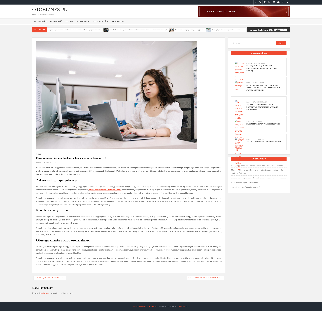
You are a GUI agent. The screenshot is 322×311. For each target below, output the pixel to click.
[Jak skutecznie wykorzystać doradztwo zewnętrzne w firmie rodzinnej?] (93, 30)
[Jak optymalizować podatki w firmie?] (196, 30)
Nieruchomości (100, 21)
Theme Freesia (183, 306)
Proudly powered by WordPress (145, 306)
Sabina (38, 163)
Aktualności (40, 21)
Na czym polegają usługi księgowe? (177, 30)
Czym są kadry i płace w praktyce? (51, 278)
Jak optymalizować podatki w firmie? (215, 30)
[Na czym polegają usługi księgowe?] (159, 30)
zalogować (45, 293)
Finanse (69, 21)
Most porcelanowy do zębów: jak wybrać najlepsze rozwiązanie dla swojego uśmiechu (53, 30)
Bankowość (56, 21)
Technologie (117, 21)
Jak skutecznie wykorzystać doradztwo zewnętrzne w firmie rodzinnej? (125, 30)
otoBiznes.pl (49, 9)
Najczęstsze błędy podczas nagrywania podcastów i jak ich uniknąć (261, 68)
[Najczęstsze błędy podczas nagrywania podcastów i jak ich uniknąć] (239, 74)
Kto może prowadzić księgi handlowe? (204, 278)
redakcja (249, 63)
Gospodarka (83, 21)
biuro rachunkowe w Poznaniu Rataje (105, 190)
